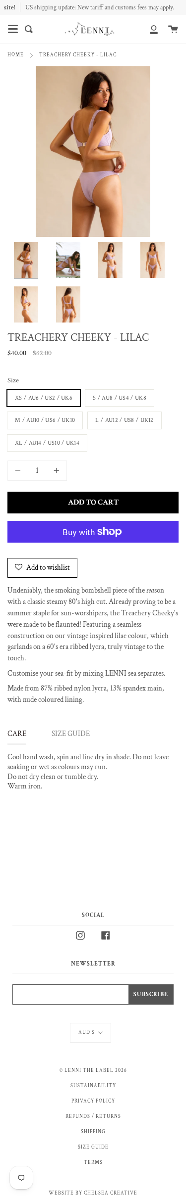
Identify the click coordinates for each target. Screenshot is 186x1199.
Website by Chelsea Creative (93, 1193)
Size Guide (93, 1147)
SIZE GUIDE (71, 733)
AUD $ (86, 1032)
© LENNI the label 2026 (93, 1070)
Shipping (93, 1132)
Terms (93, 1162)
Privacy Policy (93, 1101)
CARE (16, 733)
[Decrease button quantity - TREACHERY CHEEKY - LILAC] (19, 470)
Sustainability (93, 1086)
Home (15, 54)
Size (13, 380)
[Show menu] (12, 29)
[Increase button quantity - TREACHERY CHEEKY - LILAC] (55, 470)
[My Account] (148, 29)
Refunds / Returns (93, 1116)
